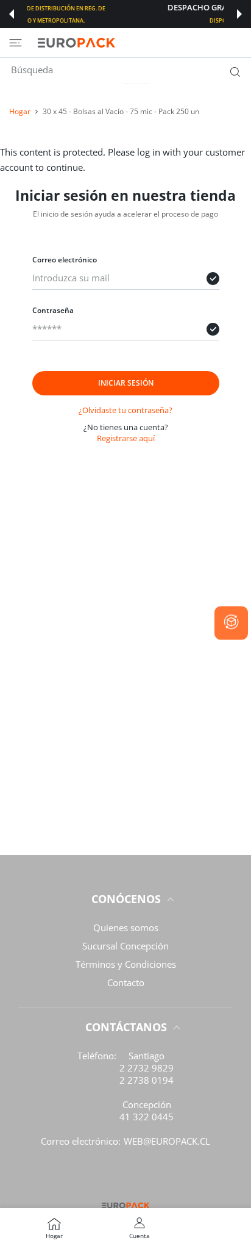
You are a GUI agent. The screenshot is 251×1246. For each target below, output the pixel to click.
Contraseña (53, 310)
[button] (11, 14)
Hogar (19, 111)
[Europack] (76, 42)
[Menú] (15, 42)
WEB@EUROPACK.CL (167, 1141)
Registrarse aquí (126, 438)
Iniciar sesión (126, 383)
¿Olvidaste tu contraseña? (125, 410)
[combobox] (130, 69)
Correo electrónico (64, 259)
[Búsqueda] (232, 71)
